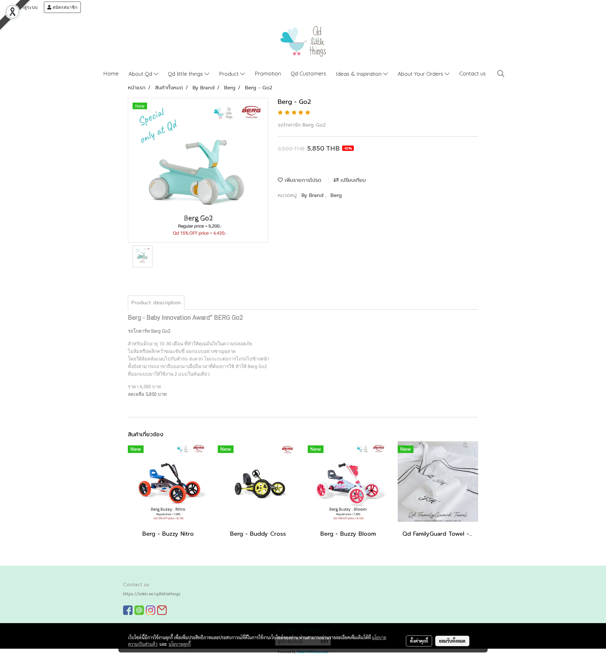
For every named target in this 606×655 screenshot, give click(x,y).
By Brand (313, 195)
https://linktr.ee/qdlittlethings (152, 593)
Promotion (268, 73)
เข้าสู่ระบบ (26, 7)
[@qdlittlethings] (139, 610)
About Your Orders (421, 73)
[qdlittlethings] (128, 610)
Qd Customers (308, 73)
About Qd (141, 73)
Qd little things (186, 73)
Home (111, 73)
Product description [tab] (156, 303)
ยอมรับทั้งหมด (452, 641)
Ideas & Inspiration (359, 73)
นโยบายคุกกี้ (180, 644)
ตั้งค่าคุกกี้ (419, 641)
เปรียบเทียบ (352, 180)
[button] (501, 74)
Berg (336, 195)
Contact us (472, 73)
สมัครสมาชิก (64, 7)
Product (229, 73)
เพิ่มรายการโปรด (302, 180)
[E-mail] (162, 610)
